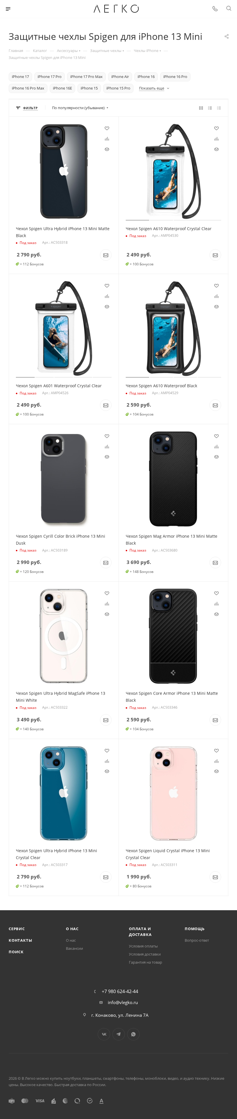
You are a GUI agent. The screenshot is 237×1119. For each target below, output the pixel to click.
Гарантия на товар (145, 962)
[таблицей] (219, 107)
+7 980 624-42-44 (120, 991)
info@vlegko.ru (123, 1002)
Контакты (20, 940)
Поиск (16, 951)
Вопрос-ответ (197, 940)
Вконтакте (104, 1034)
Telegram (118, 1034)
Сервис (17, 928)
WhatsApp (133, 1034)
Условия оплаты (143, 946)
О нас (72, 928)
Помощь (195, 928)
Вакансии (74, 948)
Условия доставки (145, 954)
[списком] (210, 107)
